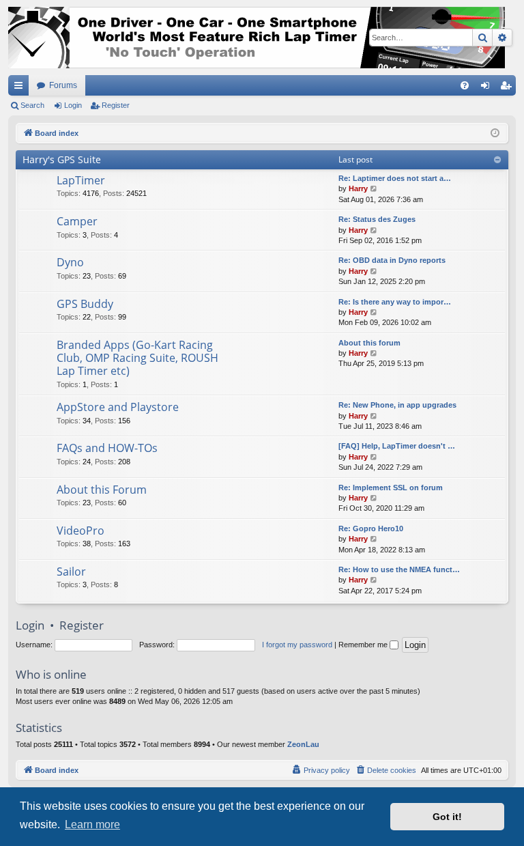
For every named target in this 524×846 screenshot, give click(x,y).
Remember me (364, 644)
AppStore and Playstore (118, 406)
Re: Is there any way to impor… (394, 302)
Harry (358, 188)
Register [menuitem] (508, 88)
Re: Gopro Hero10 (370, 528)
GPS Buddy (85, 303)
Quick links (21, 88)
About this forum (369, 343)
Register (116, 105)
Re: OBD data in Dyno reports (392, 260)
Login (73, 105)
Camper (77, 221)
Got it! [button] (447, 816)
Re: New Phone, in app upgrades (397, 405)
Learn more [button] (92, 824)
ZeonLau (303, 744)
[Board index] (256, 37)
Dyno (70, 262)
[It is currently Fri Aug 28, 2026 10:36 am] (495, 133)
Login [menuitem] (487, 88)
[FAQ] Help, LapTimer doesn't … (396, 446)
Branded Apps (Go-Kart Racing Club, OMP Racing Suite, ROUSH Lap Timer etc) (137, 358)
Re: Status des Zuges (377, 219)
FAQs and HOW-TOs (107, 447)
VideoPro (80, 530)
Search (32, 105)
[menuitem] (464, 85)
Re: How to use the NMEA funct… (399, 569)
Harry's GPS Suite (62, 159)
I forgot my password (297, 644)
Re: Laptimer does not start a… (394, 178)
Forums (63, 85)
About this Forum (102, 489)
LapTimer (81, 180)
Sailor (71, 571)
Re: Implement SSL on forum (390, 487)
